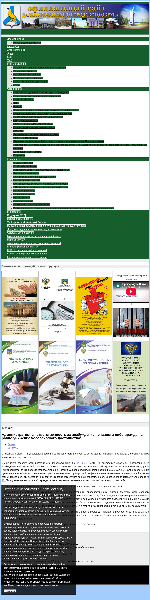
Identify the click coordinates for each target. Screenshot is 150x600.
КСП (9, 57)
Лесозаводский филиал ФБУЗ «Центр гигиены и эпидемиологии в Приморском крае (58, 141)
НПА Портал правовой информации (26, 250)
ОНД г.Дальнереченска (25, 120)
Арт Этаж (18, 131)
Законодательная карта (26, 173)
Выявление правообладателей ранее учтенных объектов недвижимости (46, 226)
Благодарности (21, 197)
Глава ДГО (13, 46)
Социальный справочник (20, 233)
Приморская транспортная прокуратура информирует (42, 113)
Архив (16, 85)
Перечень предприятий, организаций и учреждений (41, 92)
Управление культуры (25, 71)
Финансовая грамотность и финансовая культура (33, 243)
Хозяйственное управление (28, 78)
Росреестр (19, 155)
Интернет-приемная (24, 190)
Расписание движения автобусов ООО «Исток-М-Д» (41, 170)
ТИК (9, 60)
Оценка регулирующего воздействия (27, 253)
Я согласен (10, 591)
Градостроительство (24, 194)
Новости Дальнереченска (27, 42)
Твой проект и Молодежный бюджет (26, 222)
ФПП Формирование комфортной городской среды (40, 187)
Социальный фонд (23, 99)
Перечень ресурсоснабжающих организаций (37, 96)
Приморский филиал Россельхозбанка (34, 127)
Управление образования (27, 74)
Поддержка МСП (16, 215)
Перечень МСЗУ (16, 239)
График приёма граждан (26, 180)
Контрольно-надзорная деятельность (27, 257)
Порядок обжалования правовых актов (34, 177)
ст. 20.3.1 (83, 463)
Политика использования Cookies (31, 204)
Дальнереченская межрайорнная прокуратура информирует (46, 110)
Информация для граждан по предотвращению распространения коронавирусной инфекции (63, 208)
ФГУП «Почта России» (25, 138)
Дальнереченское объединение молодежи (36, 134)
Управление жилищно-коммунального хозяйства (39, 67)
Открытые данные (23, 201)
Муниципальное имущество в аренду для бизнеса (34, 236)
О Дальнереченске (23, 163)
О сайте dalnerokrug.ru (25, 166)
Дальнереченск (15, 39)
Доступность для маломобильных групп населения (34, 229)
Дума (10, 53)
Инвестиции (13, 212)
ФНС (16, 103)
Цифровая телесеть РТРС (27, 152)
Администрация (15, 50)
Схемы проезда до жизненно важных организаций (40, 183)
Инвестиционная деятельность (24, 246)
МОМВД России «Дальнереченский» (33, 124)
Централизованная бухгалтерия (30, 81)
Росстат (17, 106)
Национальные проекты (20, 219)
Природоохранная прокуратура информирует (38, 117)
